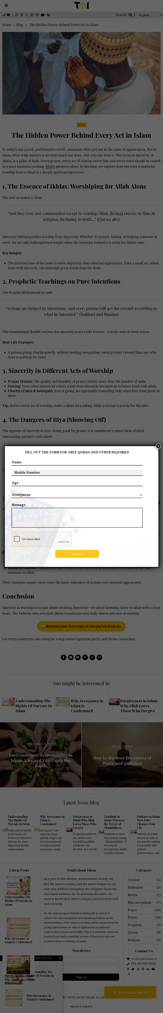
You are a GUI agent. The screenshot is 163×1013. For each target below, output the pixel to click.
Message (18, 505)
